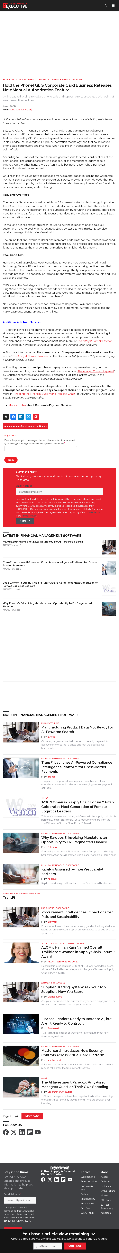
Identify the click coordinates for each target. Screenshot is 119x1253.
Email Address (24, 486)
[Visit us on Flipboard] (30, 1132)
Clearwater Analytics (60, 1091)
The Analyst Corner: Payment (95, 340)
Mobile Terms (93, 512)
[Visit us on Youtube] (38, 1132)
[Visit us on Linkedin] (22, 1132)
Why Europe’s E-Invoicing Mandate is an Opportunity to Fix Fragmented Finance (47, 605)
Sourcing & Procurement (19, 79)
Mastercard (54, 1060)
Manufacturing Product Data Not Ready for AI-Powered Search (43, 541)
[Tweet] (28, 417)
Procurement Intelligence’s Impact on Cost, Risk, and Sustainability (77, 914)
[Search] (106, 5)
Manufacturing (50, 723)
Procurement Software (55, 908)
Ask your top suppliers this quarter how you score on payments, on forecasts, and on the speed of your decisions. (78, 1003)
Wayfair (52, 922)
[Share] (13, 417)
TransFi (52, 776)
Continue (75, 1246)
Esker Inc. (53, 847)
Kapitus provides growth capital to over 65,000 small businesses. (77, 883)
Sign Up (25, 521)
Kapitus (52, 878)
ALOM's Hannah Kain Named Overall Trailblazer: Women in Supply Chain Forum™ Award (78, 952)
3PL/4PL (45, 798)
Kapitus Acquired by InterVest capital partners (72, 871)
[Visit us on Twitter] (14, 1132)
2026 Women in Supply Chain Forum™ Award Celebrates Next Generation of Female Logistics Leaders (50, 584)
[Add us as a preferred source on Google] (36, 417)
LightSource (55, 996)
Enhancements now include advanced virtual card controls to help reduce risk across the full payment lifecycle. (77, 1066)
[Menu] (113, 5)
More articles (17, 405)
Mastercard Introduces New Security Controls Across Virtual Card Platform (72, 1052)
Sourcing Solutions (53, 983)
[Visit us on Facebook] (6, 1132)
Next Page (32, 1116)
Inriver (51, 737)
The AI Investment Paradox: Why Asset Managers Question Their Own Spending (74, 1084)
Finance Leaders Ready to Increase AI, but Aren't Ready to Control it (76, 1021)
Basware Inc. (55, 1028)
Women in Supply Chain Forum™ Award (62, 943)
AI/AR (44, 1015)
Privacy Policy (29, 515)
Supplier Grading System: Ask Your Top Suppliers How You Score (73, 989)
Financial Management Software (60, 79)
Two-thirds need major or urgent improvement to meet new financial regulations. (75, 1034)
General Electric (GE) (20, 109)
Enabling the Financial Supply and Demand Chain (44, 393)
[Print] (6, 417)
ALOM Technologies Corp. (63, 961)
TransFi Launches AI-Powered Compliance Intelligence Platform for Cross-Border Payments (50, 564)
